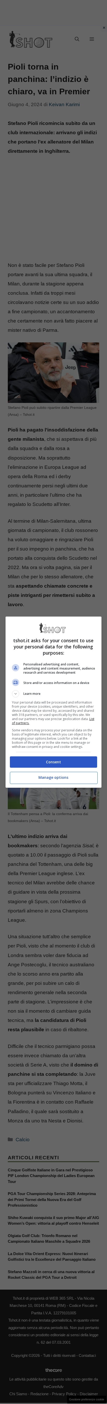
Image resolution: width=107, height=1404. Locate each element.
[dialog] (53, 702)
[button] (53, 693)
